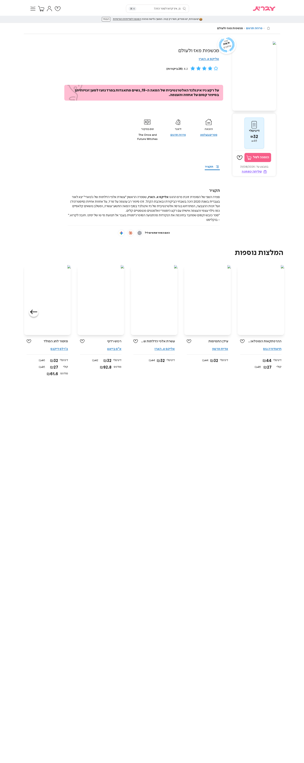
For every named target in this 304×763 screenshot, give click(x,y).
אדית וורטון (220, 349)
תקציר (209, 166)
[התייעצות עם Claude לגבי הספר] (130, 233)
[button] (33, 8)
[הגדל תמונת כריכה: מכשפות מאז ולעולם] (254, 76)
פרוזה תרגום (254, 28)
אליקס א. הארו (209, 59)
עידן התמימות (218, 341)
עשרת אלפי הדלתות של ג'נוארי (158, 341)
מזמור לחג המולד (56, 341)
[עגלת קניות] (41, 8)
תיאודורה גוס (272, 349)
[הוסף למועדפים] (240, 158)
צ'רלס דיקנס (59, 349)
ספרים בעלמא (208, 135)
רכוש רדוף (114, 341)
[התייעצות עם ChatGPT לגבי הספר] (139, 233)
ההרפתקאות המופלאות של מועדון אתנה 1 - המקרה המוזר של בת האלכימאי (265, 341)
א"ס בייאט (114, 349)
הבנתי (106, 19)
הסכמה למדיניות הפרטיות (127, 19)
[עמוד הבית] (268, 28)
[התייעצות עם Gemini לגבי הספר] (121, 233)
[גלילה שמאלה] (33, 312)
